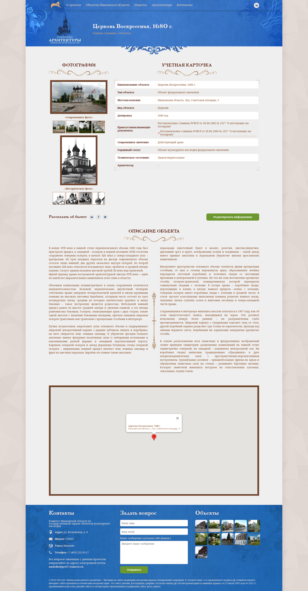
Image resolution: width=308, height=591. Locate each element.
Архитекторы (162, 5)
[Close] (177, 418)
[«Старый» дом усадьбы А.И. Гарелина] (214, 526)
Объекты (125, 33)
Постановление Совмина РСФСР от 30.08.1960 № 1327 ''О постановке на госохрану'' (205, 133)
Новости (140, 5)
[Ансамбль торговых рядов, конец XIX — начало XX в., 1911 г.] (201, 552)
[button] (154, 437)
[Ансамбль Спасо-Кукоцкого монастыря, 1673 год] (254, 539)
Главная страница (104, 33)
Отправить (134, 569)
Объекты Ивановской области (108, 5)
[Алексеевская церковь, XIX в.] (254, 526)
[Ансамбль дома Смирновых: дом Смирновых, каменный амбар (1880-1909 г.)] (241, 539)
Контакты (185, 5)
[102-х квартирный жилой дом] (228, 526)
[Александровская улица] (241, 526)
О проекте (73, 5)
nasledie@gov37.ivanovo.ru (66, 566)
